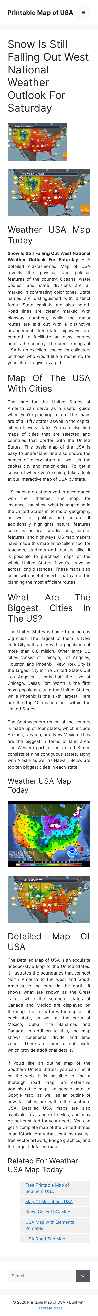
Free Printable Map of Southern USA (47, 1188)
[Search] (83, 1276)
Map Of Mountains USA (49, 1201)
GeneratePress (49, 1308)
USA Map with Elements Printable (49, 1225)
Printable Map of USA (40, 12)
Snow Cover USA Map (47, 1211)
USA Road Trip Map (45, 1238)
